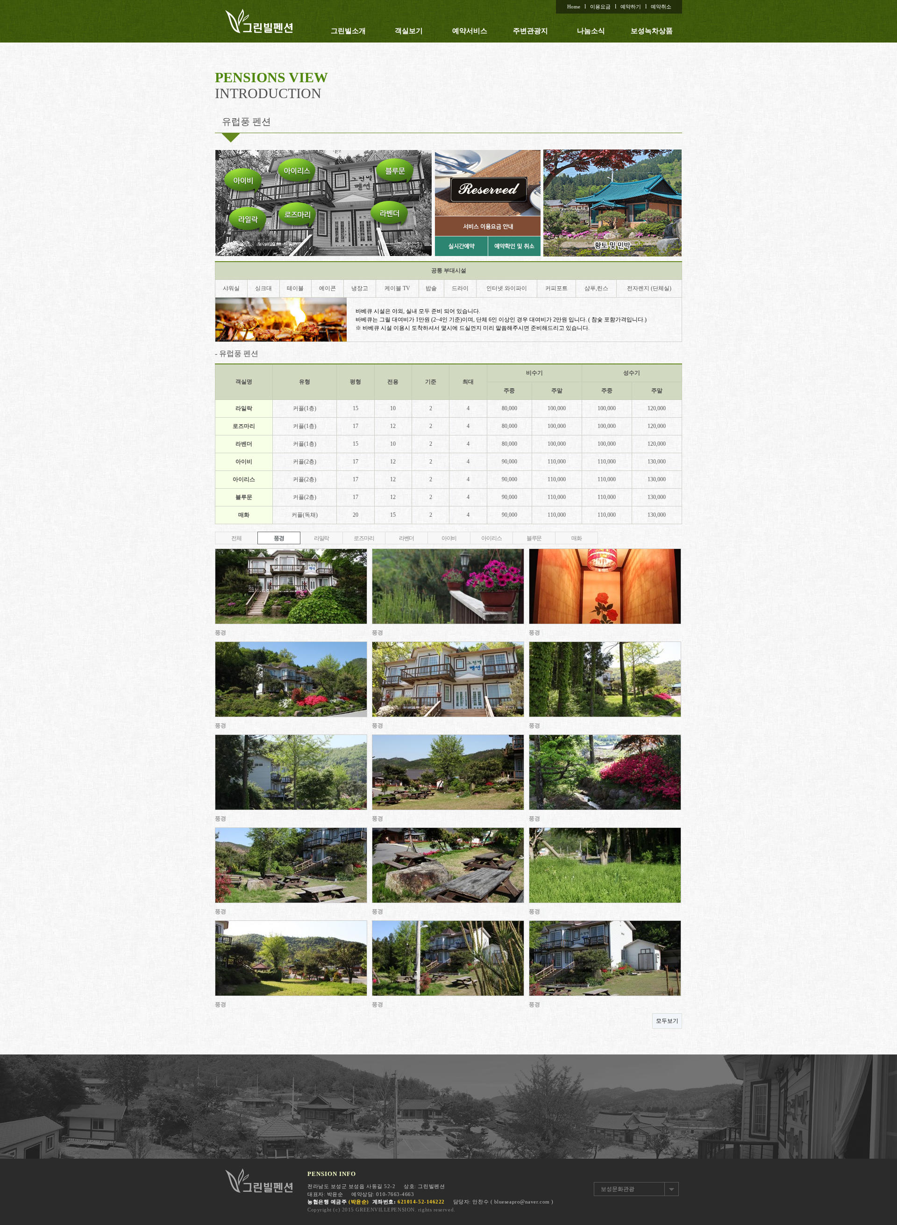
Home (573, 6)
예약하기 (630, 6)
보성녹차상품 (652, 31)
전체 (236, 538)
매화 (576, 538)
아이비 (448, 538)
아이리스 (491, 538)
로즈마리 (364, 538)
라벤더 (406, 538)
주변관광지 (530, 31)
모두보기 (667, 1021)
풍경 (279, 538)
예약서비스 (469, 31)
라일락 (321, 538)
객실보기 (409, 31)
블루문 (534, 538)
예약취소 (661, 6)
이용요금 (600, 6)
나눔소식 (591, 31)
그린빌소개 (348, 31)
